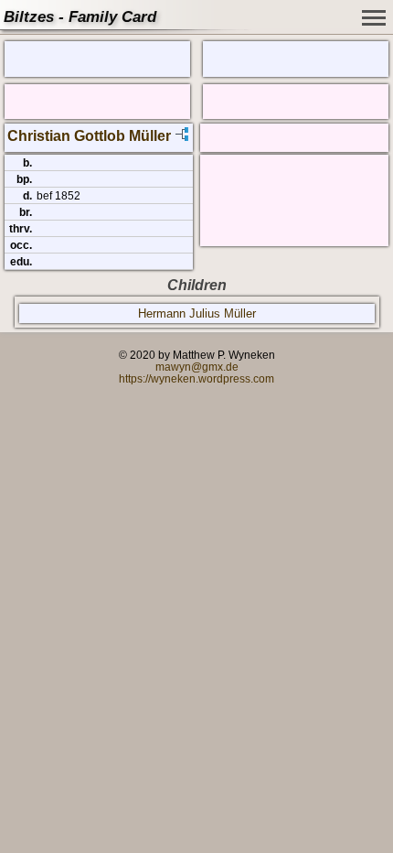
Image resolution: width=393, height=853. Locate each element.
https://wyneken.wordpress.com (196, 378)
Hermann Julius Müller (197, 313)
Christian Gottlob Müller (89, 136)
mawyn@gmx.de (197, 367)
